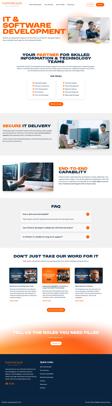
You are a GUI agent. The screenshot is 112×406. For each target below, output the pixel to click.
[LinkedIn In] (13, 384)
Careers (90, 4)
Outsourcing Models (46, 374)
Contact (100, 4)
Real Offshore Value (46, 377)
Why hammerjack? (35, 4)
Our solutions (48, 4)
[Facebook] (7, 384)
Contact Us (56, 343)
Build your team (56, 104)
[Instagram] (10, 384)
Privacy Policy (89, 402)
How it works (60, 4)
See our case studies (56, 310)
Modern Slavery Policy (103, 402)
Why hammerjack (45, 367)
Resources (70, 4)
